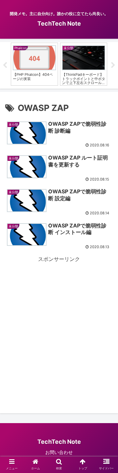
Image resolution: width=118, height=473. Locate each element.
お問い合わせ (59, 452)
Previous (5, 65)
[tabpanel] (34, 64)
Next (113, 65)
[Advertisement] (59, 323)
